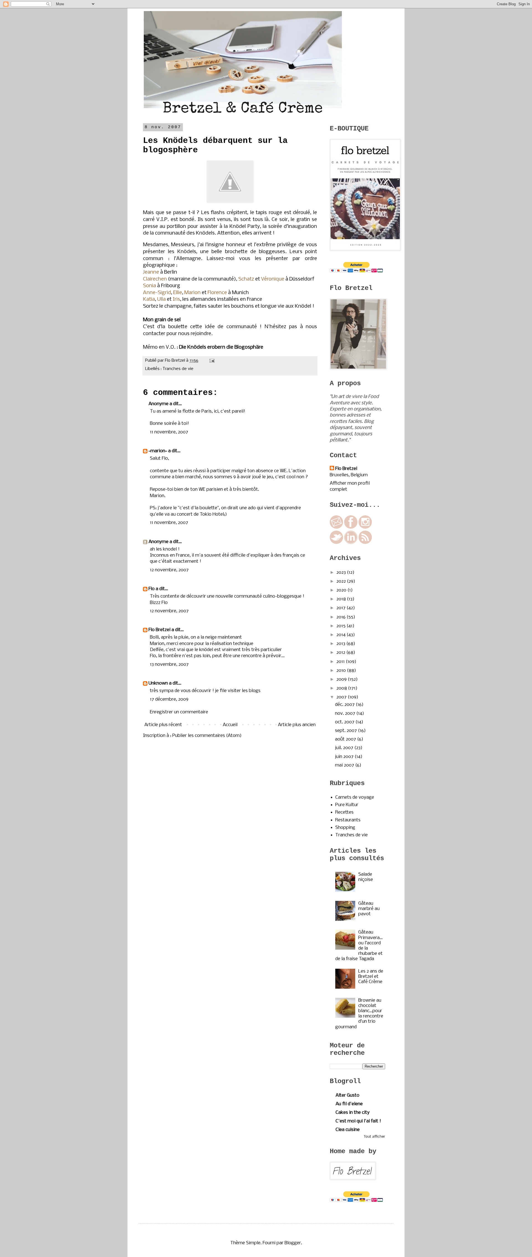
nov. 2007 (345, 713)
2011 (341, 661)
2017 (341, 608)
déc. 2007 (345, 704)
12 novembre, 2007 (169, 570)
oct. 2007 (345, 722)
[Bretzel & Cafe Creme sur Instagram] (365, 527)
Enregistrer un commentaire (179, 712)
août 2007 (346, 739)
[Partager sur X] (211, 369)
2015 (341, 626)
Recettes (344, 812)
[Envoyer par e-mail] (201, 369)
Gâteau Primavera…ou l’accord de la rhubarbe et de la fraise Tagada (359, 946)
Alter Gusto (347, 1095)
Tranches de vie (178, 369)
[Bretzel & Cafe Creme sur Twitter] (336, 542)
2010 (341, 670)
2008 (342, 688)
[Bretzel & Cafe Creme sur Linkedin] (350, 542)
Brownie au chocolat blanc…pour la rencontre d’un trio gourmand (359, 1014)
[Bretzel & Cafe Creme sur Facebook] (350, 527)
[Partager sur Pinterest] (222, 369)
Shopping (345, 827)
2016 (341, 617)
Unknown (158, 683)
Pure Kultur (346, 805)
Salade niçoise (365, 877)
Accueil (230, 725)
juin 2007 (345, 756)
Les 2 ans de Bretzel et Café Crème (370, 976)
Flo (152, 589)
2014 (341, 635)
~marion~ (158, 451)
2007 (342, 697)
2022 (341, 581)
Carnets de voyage (354, 797)
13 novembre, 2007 (169, 664)
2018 (341, 599)
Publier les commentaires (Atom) (207, 735)
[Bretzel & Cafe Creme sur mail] (336, 527)
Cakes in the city (353, 1112)
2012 (341, 652)
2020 (341, 590)
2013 (341, 643)
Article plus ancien (297, 725)
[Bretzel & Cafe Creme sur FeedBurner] (365, 542)
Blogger (293, 1243)
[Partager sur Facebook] (216, 369)
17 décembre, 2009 (169, 699)
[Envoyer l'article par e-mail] (211, 360)
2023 (341, 572)
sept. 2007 (346, 730)
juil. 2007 (344, 747)
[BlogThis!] (206, 369)
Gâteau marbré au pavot (369, 909)
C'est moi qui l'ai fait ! (358, 1121)
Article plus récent (163, 725)
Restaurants (347, 820)
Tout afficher (374, 1136)
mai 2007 (345, 765)
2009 (342, 679)
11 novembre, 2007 (169, 432)
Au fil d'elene (349, 1104)
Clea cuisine (348, 1129)
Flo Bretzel (159, 630)
